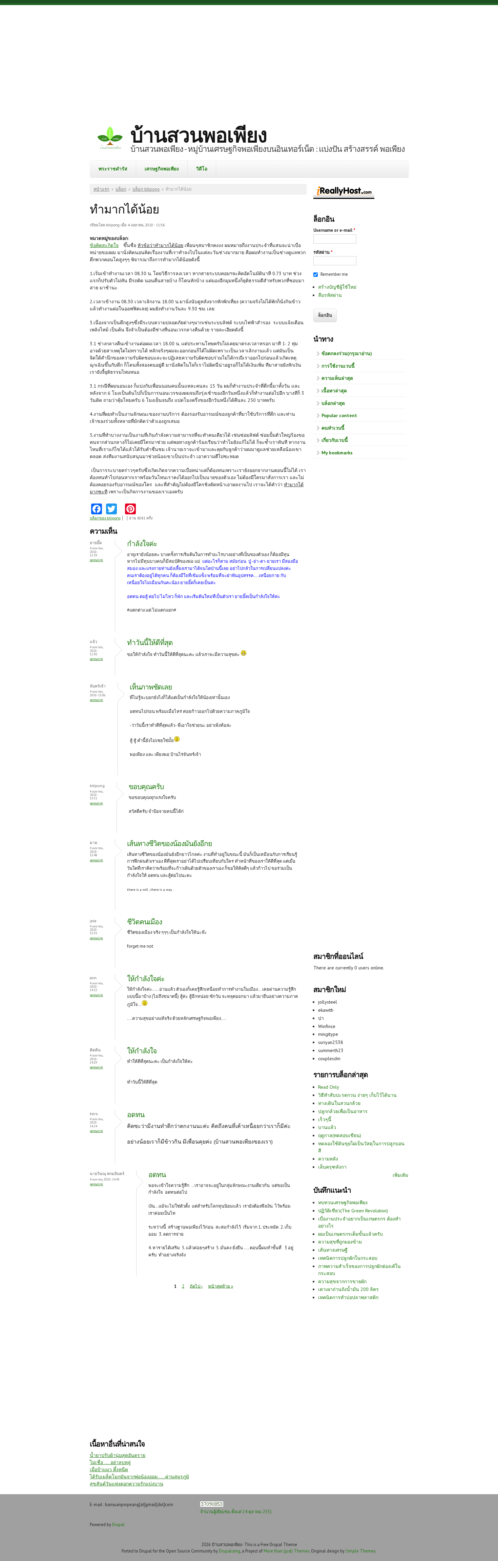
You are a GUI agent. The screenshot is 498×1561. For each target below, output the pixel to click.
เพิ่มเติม (400, 1175)
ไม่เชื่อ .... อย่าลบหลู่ (110, 1462)
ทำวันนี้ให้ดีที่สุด (150, 642)
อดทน (135, 1114)
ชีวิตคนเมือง (144, 921)
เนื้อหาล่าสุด (334, 391)
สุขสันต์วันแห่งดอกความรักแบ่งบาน (126, 1484)
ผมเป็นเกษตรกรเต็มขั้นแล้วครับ (350, 1234)
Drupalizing (229, 1551)
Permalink (96, 560)
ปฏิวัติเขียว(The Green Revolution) (353, 1211)
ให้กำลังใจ (142, 1050)
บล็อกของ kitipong (105, 518)
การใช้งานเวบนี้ (338, 366)
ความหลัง (328, 1159)
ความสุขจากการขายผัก (342, 1281)
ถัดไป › (196, 1286)
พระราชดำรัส (113, 169)
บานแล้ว (327, 1127)
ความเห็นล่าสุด (337, 378)
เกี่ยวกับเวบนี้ (334, 440)
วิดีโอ (201, 169)
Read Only (328, 1087)
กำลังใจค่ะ (142, 543)
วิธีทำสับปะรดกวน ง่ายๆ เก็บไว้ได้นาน (357, 1095)
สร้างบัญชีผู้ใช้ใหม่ (337, 287)
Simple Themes (360, 1551)
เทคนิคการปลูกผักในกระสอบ (347, 1258)
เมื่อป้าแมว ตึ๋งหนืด (109, 1469)
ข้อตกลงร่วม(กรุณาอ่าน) (346, 353)
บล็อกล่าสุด (333, 403)
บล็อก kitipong (146, 189)
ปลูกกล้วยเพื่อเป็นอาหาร (343, 1111)
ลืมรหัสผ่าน (330, 295)
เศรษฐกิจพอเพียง (162, 169)
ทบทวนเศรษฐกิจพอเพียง (343, 1202)
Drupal (118, 1524)
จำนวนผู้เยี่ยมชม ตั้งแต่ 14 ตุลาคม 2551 (236, 1511)
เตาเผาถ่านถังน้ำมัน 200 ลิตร (348, 1289)
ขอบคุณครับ (146, 786)
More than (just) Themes (286, 1551)
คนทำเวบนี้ (333, 428)
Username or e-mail (334, 230)
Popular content (339, 415)
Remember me (334, 274)
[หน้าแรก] (110, 139)
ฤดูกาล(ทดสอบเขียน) (339, 1135)
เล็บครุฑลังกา (332, 1167)
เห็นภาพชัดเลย (151, 687)
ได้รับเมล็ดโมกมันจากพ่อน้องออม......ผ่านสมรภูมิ (139, 1477)
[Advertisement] (249, 59)
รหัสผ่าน (323, 252)
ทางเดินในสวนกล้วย (339, 1103)
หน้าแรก (101, 189)
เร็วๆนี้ (324, 1119)
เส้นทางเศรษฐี (333, 1250)
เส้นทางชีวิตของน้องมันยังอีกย (169, 843)
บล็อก (121, 189)
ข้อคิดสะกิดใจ (104, 245)
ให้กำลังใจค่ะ (145, 978)
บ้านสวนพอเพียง (198, 135)
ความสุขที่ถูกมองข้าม (340, 1242)
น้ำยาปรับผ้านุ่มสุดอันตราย (117, 1455)
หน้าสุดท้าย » (220, 1286)
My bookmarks (337, 453)
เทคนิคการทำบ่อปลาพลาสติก (348, 1297)
